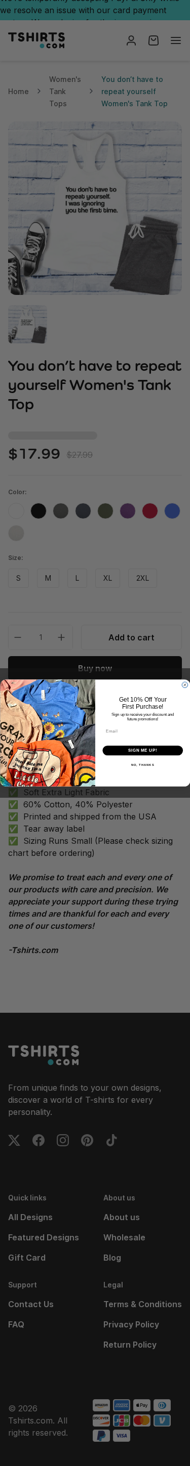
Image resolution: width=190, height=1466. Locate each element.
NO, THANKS (142, 765)
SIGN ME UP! (142, 750)
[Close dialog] (185, 685)
